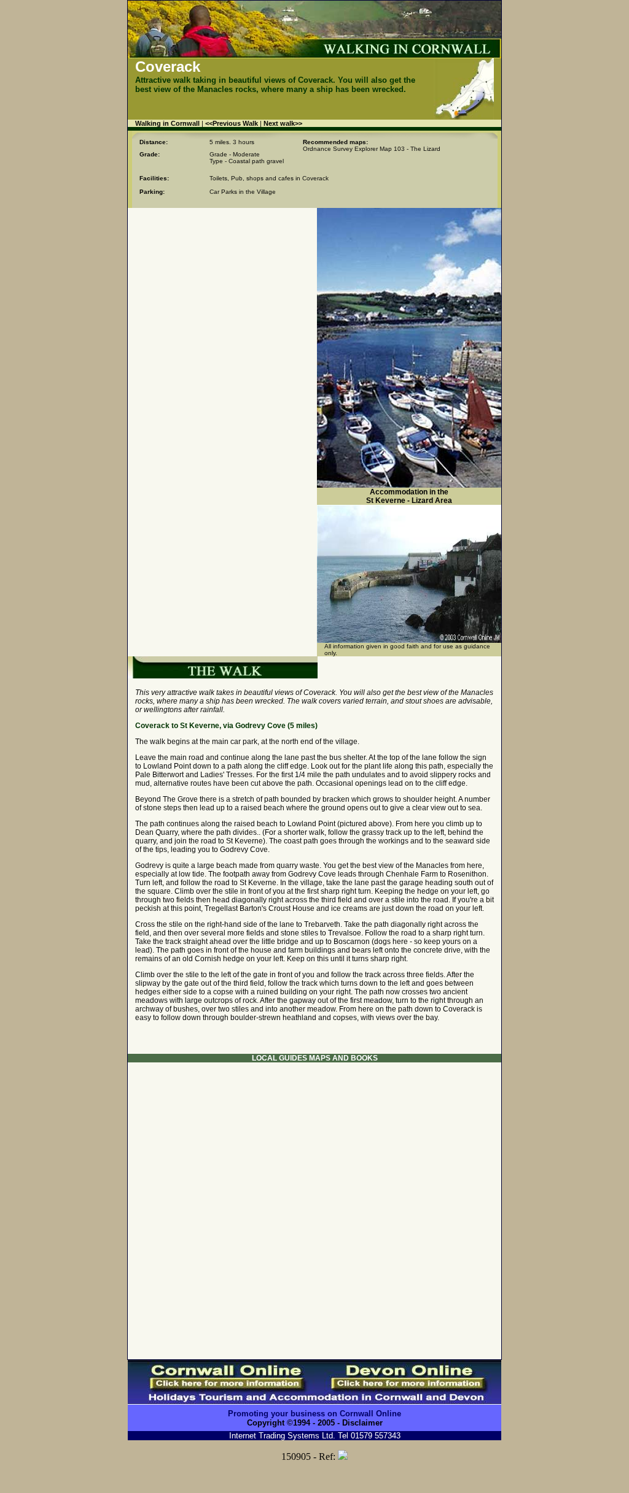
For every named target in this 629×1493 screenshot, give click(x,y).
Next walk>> (283, 123)
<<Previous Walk (231, 123)
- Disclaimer (359, 1422)
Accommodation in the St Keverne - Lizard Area (409, 496)
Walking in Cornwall (168, 123)
